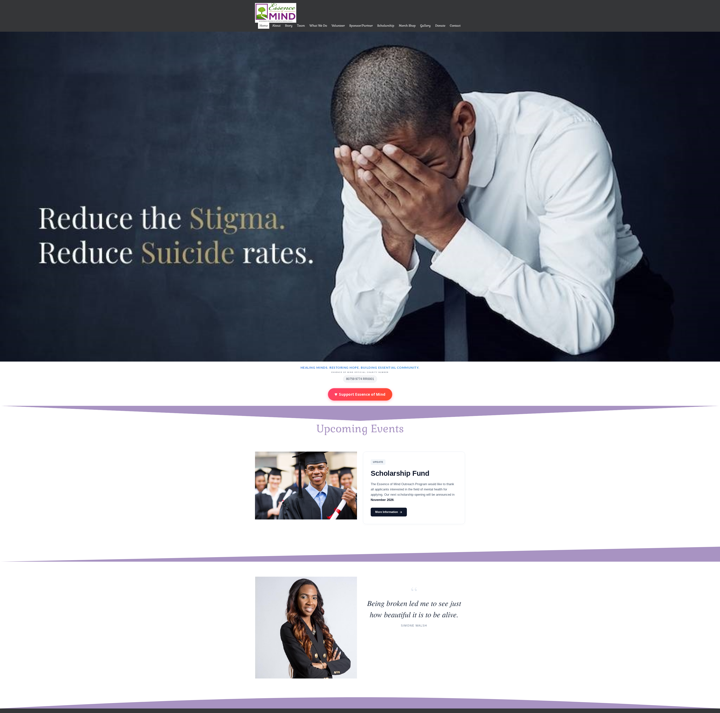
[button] (5, 197)
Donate (440, 26)
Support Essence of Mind (360, 394)
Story (288, 26)
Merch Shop (407, 26)
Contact (455, 26)
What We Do (318, 26)
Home (264, 26)
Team (301, 26)
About (276, 26)
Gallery (425, 26)
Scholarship (385, 26)
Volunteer (338, 26)
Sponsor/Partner (361, 26)
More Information (386, 511)
